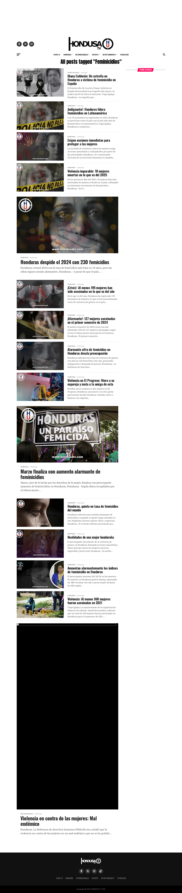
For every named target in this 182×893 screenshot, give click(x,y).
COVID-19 (56, 54)
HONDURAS (67, 54)
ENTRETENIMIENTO (109, 54)
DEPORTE (95, 54)
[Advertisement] (91, 17)
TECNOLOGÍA (124, 54)
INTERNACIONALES (81, 54)
